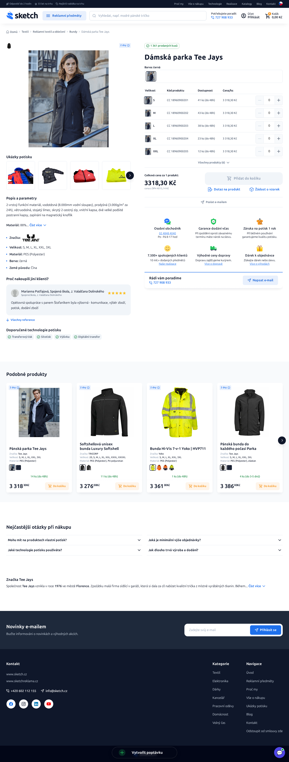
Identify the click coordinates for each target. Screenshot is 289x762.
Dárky (217, 689)
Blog (259, 4)
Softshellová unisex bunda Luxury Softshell (99, 446)
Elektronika (220, 681)
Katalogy (247, 4)
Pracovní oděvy (223, 706)
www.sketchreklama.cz (22, 681)
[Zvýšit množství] (279, 100)
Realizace (231, 4)
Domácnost (220, 714)
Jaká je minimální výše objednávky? (174, 540)
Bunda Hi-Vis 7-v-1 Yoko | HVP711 (178, 448)
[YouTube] (48, 704)
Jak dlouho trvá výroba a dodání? (173, 550)
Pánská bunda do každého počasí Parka (238, 446)
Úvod (250, 672)
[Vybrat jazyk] (281, 4)
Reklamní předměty (260, 681)
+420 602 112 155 (23, 691)
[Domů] (22, 15)
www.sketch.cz (16, 674)
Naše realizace (167, 264)
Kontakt (271, 4)
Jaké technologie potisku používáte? (35, 550)
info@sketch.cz (56, 691)
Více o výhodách (260, 264)
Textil (25, 31)
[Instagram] (23, 704)
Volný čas (219, 723)
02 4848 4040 (167, 233)
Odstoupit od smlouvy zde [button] (264, 731)
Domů (13, 32)
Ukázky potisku (256, 706)
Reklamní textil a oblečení (49, 31)
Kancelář (219, 698)
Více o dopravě (213, 264)
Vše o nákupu (195, 4)
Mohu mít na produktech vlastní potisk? (37, 540)
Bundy (73, 31)
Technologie (215, 4)
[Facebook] (11, 704)
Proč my (178, 4)
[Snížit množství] (260, 100)
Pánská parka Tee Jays (28, 448)
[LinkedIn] (36, 704)
